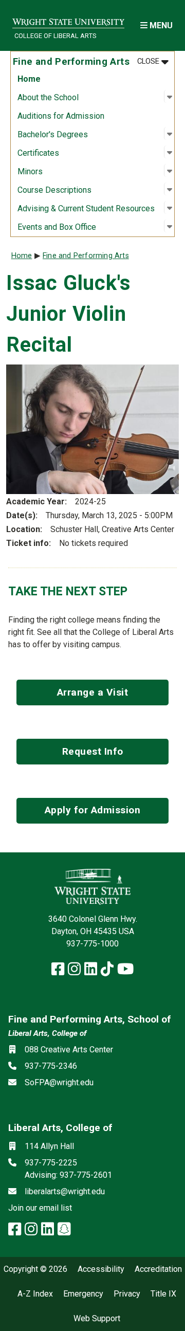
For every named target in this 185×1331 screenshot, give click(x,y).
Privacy (127, 1294)
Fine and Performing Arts (86, 255)
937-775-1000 (92, 944)
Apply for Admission (93, 810)
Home (29, 79)
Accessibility (101, 1269)
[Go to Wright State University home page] (68, 19)
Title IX (163, 1294)
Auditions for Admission (60, 116)
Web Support (96, 1319)
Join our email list (40, 1208)
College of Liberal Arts (55, 36)
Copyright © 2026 (35, 1269)
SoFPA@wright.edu (59, 1082)
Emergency (83, 1294)
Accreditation (158, 1269)
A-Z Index (35, 1294)
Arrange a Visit (92, 692)
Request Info (92, 751)
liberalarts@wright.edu (65, 1191)
